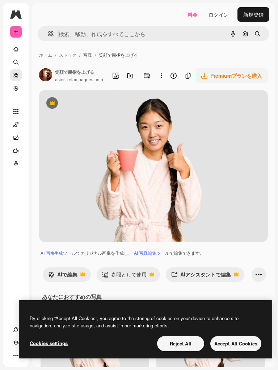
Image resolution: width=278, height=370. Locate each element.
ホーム (45, 55)
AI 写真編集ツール (151, 253)
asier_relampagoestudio (79, 79)
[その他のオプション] (161, 75)
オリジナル (88, 104)
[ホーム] (16, 49)
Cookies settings (49, 343)
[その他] (16, 355)
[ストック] (16, 75)
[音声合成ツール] (16, 163)
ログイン (218, 14)
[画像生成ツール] (16, 137)
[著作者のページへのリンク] (45, 75)
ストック (67, 55)
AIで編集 (62, 276)
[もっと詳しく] (16, 88)
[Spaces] (16, 124)
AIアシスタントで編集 (201, 276)
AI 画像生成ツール (58, 253)
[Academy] (16, 342)
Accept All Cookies (235, 343)
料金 (193, 14)
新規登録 (253, 14)
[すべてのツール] (16, 111)
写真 (87, 55)
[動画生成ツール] (16, 150)
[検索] (16, 62)
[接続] (16, 329)
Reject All (180, 343)
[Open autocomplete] (48, 33)
